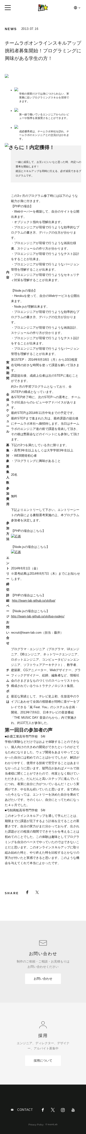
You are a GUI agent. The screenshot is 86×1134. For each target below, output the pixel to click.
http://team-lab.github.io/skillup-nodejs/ (37, 616)
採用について (43, 1060)
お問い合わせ (43, 978)
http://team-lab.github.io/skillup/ (33, 600)
